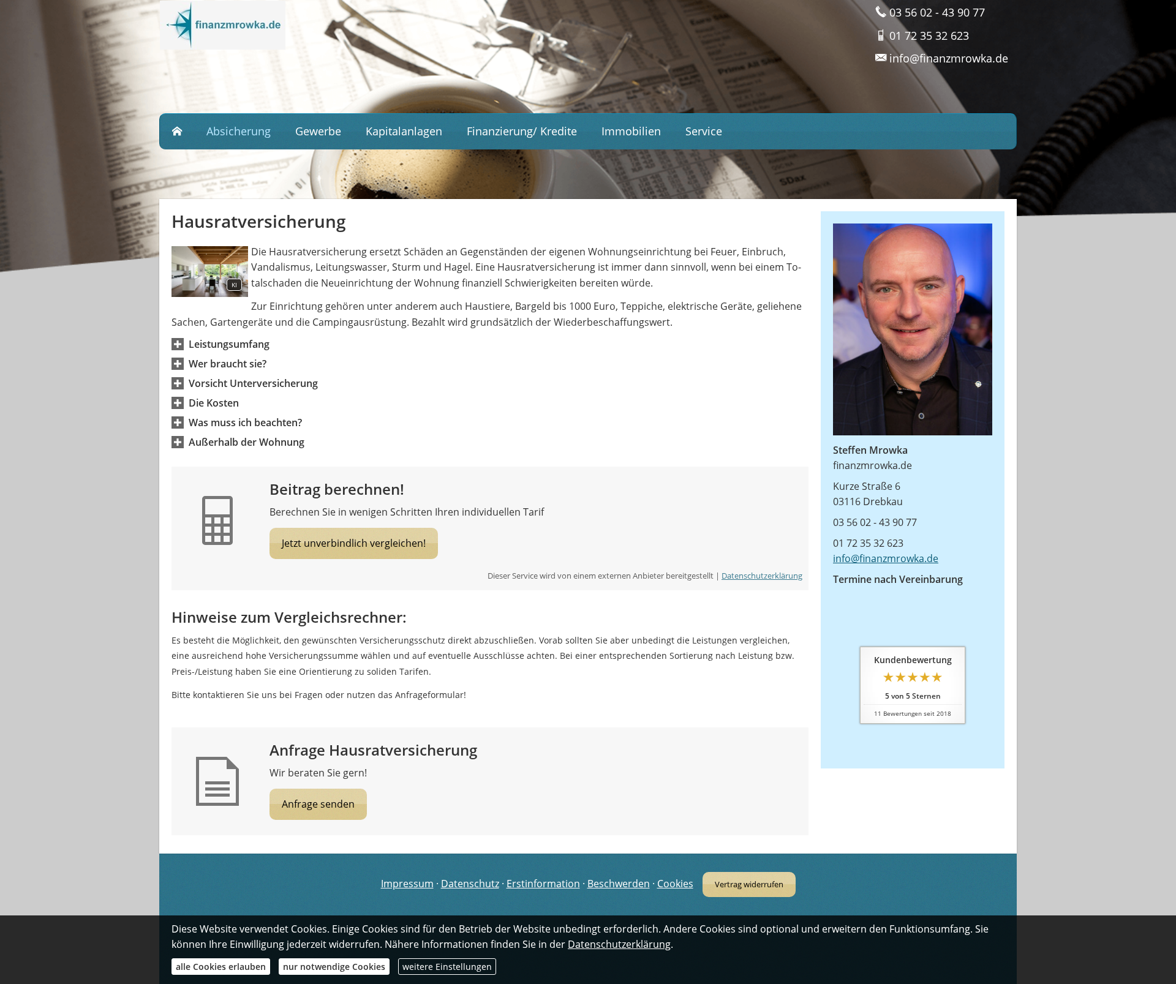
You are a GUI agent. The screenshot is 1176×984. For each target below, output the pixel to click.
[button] (229, 344)
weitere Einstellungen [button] (447, 966)
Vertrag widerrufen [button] (749, 884)
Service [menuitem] (703, 131)
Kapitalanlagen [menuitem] (404, 131)
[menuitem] (177, 131)
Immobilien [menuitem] (631, 131)
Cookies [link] (675, 883)
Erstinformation (543, 883)
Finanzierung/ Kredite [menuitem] (522, 131)
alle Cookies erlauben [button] (221, 966)
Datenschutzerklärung (762, 575)
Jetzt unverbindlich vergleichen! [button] (354, 543)
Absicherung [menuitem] (238, 131)
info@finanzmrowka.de (885, 558)
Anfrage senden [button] (318, 804)
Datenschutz (470, 883)
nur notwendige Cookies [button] (334, 966)
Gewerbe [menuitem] (318, 131)
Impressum (407, 883)
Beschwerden (618, 883)
